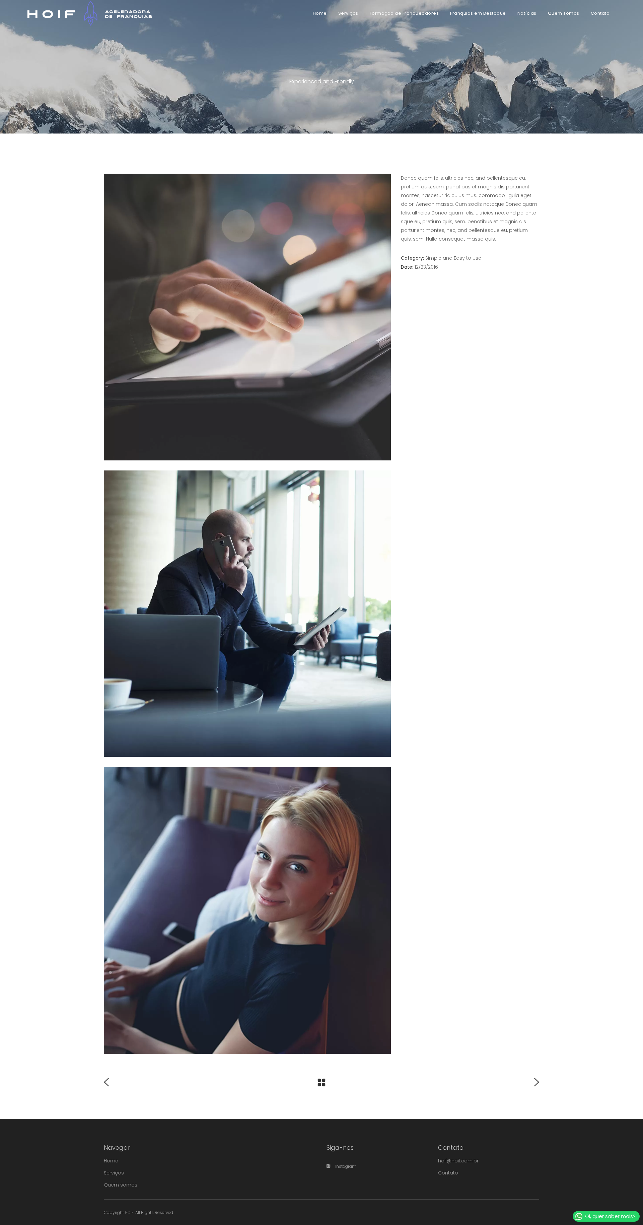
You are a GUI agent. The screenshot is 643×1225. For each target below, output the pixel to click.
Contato (448, 1172)
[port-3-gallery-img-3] (247, 317)
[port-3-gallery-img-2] (247, 613)
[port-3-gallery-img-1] (247, 910)
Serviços (114, 1172)
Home (111, 1160)
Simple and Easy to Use (453, 258)
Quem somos (120, 1185)
